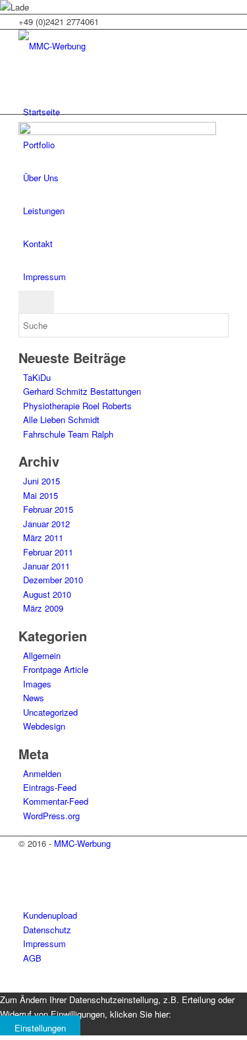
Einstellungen (40, 1028)
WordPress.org (51, 815)
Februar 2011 (48, 552)
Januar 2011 (46, 566)
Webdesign (44, 726)
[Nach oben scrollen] (3, 985)
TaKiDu (37, 377)
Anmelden (42, 773)
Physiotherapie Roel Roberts (77, 405)
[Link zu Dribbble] (26, 887)
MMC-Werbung (82, 843)
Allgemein (42, 655)
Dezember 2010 (53, 579)
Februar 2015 (48, 509)
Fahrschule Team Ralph (68, 434)
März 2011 (43, 537)
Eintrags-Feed (49, 787)
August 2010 (47, 594)
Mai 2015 (40, 495)
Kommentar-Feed (55, 801)
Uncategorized (50, 712)
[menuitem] (126, 112)
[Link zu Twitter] (26, 858)
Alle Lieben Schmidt (61, 419)
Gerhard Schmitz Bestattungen (82, 391)
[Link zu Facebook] (26, 872)
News (33, 697)
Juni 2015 (41, 481)
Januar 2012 (46, 523)
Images (37, 684)
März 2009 (43, 608)
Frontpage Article (55, 669)
